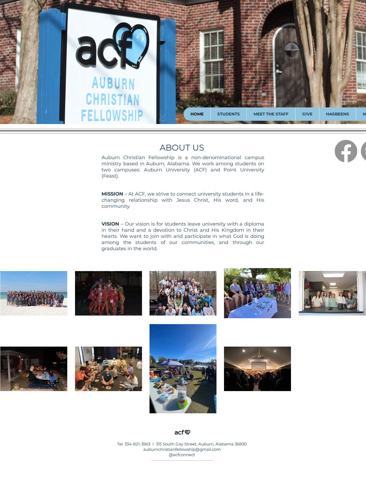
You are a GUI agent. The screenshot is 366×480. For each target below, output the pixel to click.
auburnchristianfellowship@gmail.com (182, 449)
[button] (228, 114)
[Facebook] (346, 151)
